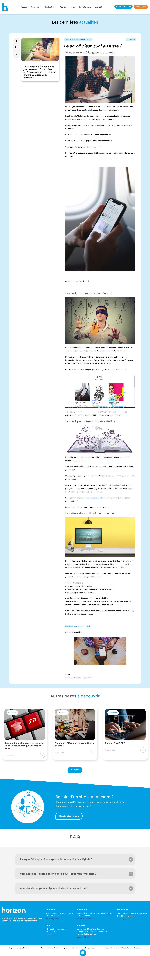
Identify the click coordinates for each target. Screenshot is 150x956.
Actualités (12, 712)
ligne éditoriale (116, 485)
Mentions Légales (61, 948)
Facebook (69, 626)
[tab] (75, 859)
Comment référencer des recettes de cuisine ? (75, 744)
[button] (36, 7)
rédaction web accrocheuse (88, 498)
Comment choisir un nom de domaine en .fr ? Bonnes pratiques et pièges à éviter (24, 746)
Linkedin (88, 626)
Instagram (78, 626)
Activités (48, 948)
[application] (40, 7)
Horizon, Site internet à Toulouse (128, 948)
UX (74, 573)
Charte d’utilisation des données (82, 948)
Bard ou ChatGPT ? (115, 743)
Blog (42, 948)
